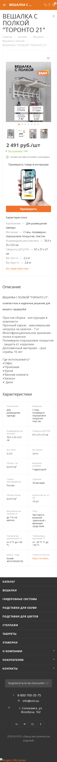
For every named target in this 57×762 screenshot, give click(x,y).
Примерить (28, 209)
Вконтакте (16, 724)
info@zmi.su (30, 701)
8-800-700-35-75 (29, 695)
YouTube (32, 724)
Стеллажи (10, 625)
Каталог (9, 581)
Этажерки (10, 642)
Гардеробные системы (20, 599)
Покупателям (13, 660)
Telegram (24, 724)
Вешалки (10, 590)
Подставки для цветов (20, 616)
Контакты (10, 668)
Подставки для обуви (20, 608)
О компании (12, 651)
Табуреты (9, 634)
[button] (19, 124)
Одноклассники (40, 724)
